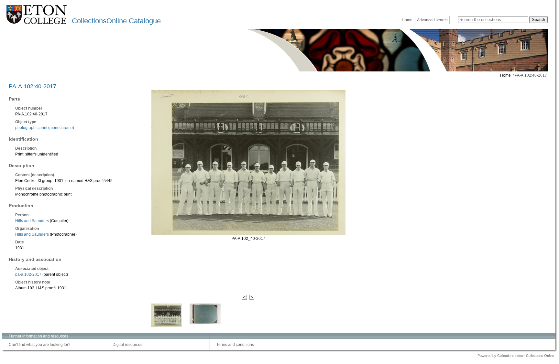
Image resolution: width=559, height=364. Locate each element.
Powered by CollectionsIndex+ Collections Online (515, 356)
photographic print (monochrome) (44, 127)
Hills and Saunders (32, 221)
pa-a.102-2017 (28, 274)
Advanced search (432, 20)
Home (407, 20)
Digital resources (127, 344)
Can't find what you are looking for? (40, 344)
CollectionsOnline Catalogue (116, 21)
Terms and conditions (235, 344)
